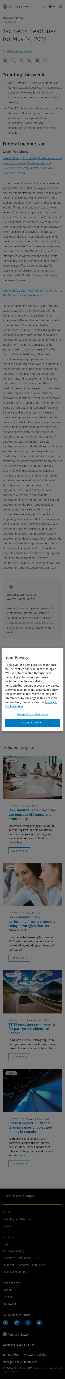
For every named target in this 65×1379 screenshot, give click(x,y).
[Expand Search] (43, 6)
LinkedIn (28, 1322)
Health (7, 1244)
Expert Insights (20, 1196)
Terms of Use (11, 1354)
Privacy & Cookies (35, 1354)
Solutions (8, 1237)
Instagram (17, 1322)
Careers (7, 1290)
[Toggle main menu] (59, 6)
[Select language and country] (52, 6)
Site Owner (9, 1303)
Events (7, 1226)
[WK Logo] (16, 1334)
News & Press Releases (17, 1219)
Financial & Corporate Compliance (24, 1265)
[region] (32, 689)
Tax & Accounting (13, 1251)
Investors (8, 1296)
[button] (5, 60)
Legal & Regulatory (14, 1272)
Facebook (5, 1322)
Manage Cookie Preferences (32, 714)
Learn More (17, 850)
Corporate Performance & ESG (21, 1258)
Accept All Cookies (32, 722)
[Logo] (18, 6)
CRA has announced (26, 108)
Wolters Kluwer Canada (19, 51)
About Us (8, 1212)
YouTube (39, 1322)
